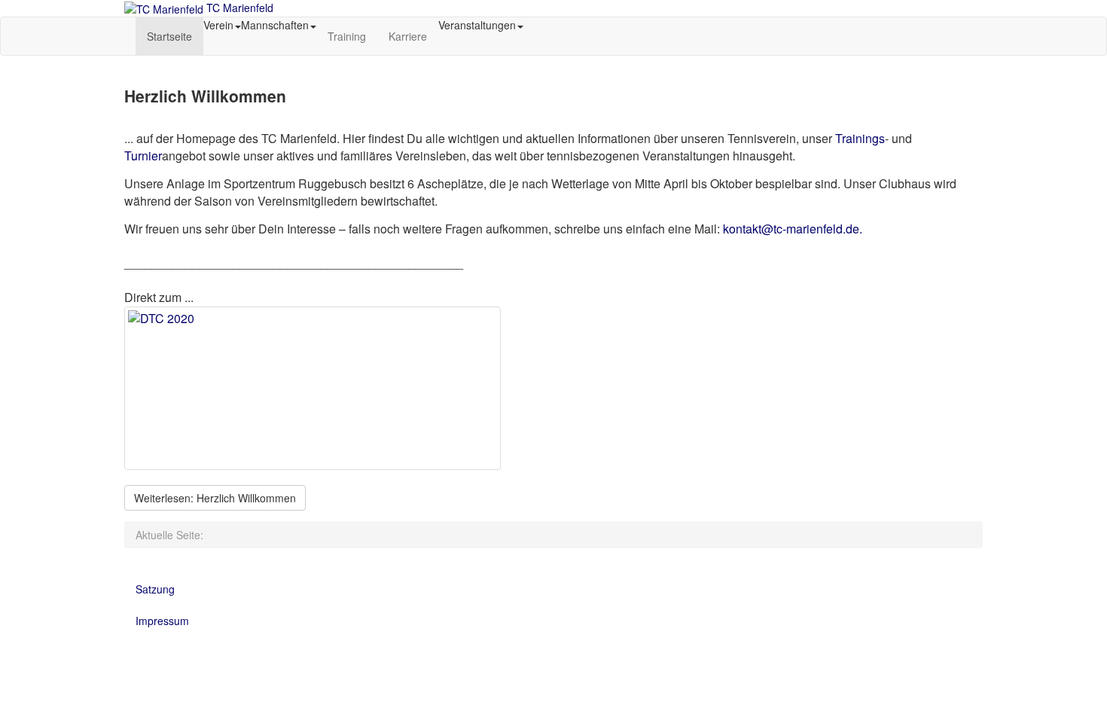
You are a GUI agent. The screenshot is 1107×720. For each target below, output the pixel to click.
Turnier (143, 155)
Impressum (162, 620)
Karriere (408, 36)
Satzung (155, 588)
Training (347, 36)
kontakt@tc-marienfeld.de (791, 228)
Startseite (169, 36)
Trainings (860, 138)
